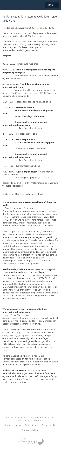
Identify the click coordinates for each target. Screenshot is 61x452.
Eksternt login (31, 425)
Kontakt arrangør (12, 425)
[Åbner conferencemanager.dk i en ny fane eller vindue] (31, 441)
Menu (50, 4)
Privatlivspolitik (49, 425)
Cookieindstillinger (30, 430)
